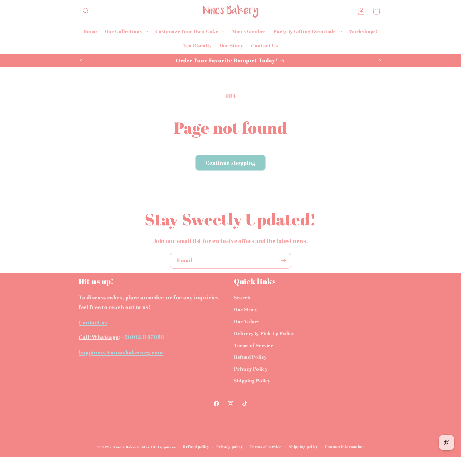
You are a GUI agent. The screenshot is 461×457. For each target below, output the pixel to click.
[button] (86, 11)
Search (242, 297)
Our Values (247, 321)
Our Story (245, 309)
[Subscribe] (283, 261)
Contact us (93, 322)
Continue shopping (230, 162)
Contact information (344, 446)
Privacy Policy (250, 368)
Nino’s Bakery (126, 446)
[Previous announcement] (81, 60)
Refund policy (196, 446)
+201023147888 (142, 337)
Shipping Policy (252, 380)
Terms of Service (253, 345)
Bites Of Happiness (158, 446)
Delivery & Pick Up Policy (264, 333)
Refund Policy (250, 357)
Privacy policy (229, 446)
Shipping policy (303, 446)
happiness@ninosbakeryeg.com (121, 352)
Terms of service (265, 446)
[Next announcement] (380, 60)
